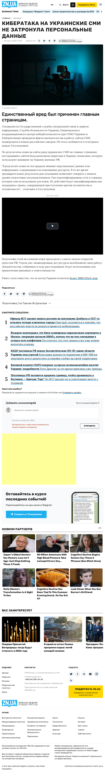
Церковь (56, 730)
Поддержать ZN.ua (86, 5)
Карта (4, 692)
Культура (56, 734)
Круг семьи (83, 726)
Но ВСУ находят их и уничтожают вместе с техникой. (54, 379)
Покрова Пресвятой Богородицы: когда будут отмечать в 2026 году (17, 647)
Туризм (81, 730)
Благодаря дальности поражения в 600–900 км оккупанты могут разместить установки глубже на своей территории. (54, 354)
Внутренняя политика (11, 718)
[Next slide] (101, 11)
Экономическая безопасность (34, 731)
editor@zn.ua (30, 690)
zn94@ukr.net (57, 683)
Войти (66, 5)
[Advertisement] (39, 459)
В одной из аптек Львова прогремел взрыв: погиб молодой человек (58, 647)
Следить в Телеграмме (28, 514)
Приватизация (8, 734)
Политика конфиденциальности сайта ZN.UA (84, 766)
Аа (73, 5)
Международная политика (13, 722)
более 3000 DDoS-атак (84, 278)
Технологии (57, 722)
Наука (55, 718)
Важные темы (10, 12)
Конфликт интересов (36, 726)
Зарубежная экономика (37, 722)
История (81, 722)
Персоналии (32, 736)
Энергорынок (8, 730)
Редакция (6, 677)
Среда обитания (59, 726)
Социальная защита (36, 718)
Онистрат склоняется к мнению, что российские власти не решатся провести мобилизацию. (55, 322)
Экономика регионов (11, 738)
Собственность (84, 734)
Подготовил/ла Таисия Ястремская (24, 303)
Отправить (89, 426)
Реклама (5, 681)
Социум (81, 718)
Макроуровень (8, 726)
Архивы (5, 673)
